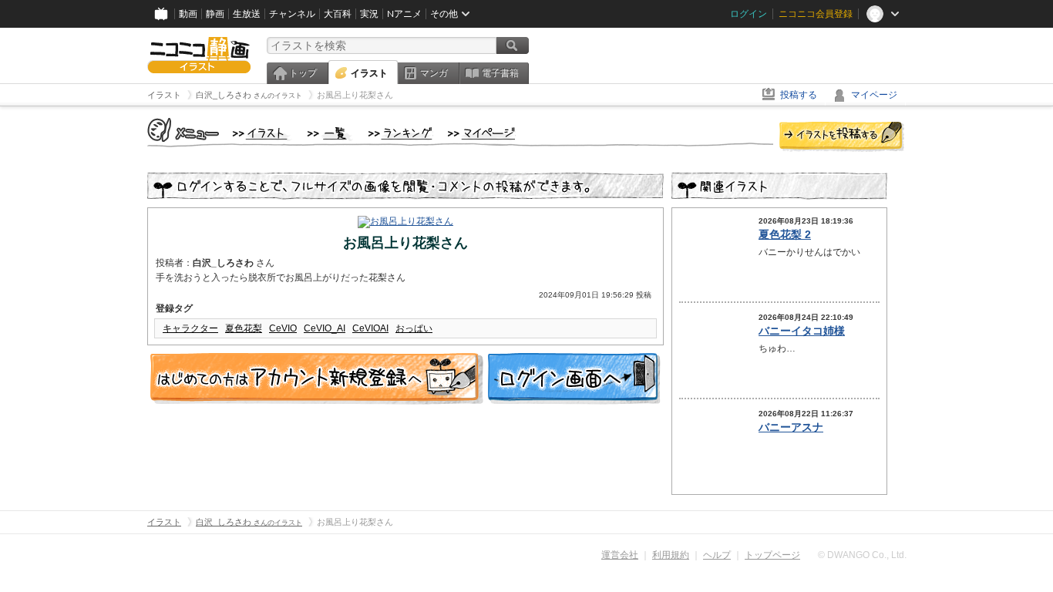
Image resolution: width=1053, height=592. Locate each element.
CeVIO (283, 328)
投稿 (841, 137)
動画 (188, 13)
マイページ (874, 94)
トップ (303, 73)
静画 (215, 13)
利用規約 (670, 555)
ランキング (400, 134)
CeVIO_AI (324, 328)
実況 (369, 13)
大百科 (338, 13)
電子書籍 (500, 73)
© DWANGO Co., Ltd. (862, 555)
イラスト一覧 (330, 134)
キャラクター (190, 328)
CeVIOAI (370, 328)
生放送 (247, 13)
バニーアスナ (791, 427)
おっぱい (413, 328)
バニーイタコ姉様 (802, 331)
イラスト (369, 73)
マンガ (434, 73)
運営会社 (619, 555)
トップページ (772, 555)
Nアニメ (404, 13)
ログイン (748, 13)
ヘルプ (717, 555)
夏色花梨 (243, 328)
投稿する (798, 94)
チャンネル (292, 13)
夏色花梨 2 (785, 234)
